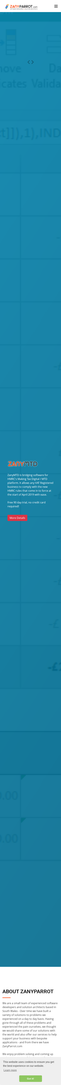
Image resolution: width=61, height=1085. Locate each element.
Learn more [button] (10, 1070)
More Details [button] (17, 518)
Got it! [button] (30, 1078)
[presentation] (29, 62)
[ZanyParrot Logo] (20, 6)
